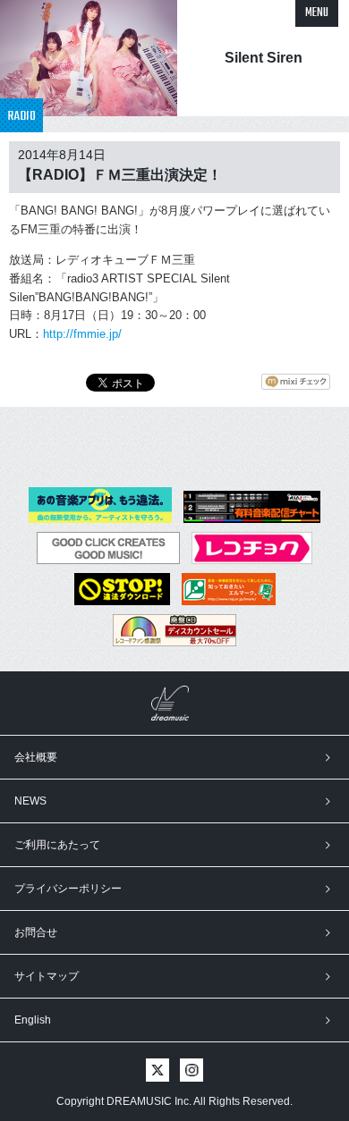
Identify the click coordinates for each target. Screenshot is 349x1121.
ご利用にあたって (57, 845)
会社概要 (35, 757)
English (32, 1020)
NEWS (30, 801)
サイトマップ (46, 976)
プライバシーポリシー (68, 888)
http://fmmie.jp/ (82, 334)
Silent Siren (263, 57)
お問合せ (35, 932)
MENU (316, 13)
